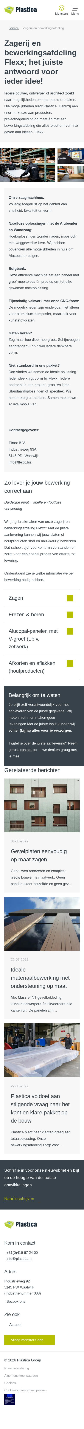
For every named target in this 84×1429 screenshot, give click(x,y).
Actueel (15, 1325)
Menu (75, 13)
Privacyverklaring (16, 1368)
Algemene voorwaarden (21, 1375)
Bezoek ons (15, 1301)
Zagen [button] (16, 598)
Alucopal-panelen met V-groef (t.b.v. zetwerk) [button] (33, 638)
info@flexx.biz (20, 462)
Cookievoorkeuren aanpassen (25, 1390)
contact (26, 750)
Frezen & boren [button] (26, 614)
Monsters (61, 13)
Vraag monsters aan (27, 1340)
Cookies (10, 1383)
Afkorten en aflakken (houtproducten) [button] (32, 667)
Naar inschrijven (19, 1198)
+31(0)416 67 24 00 (22, 1253)
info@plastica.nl (19, 1259)
